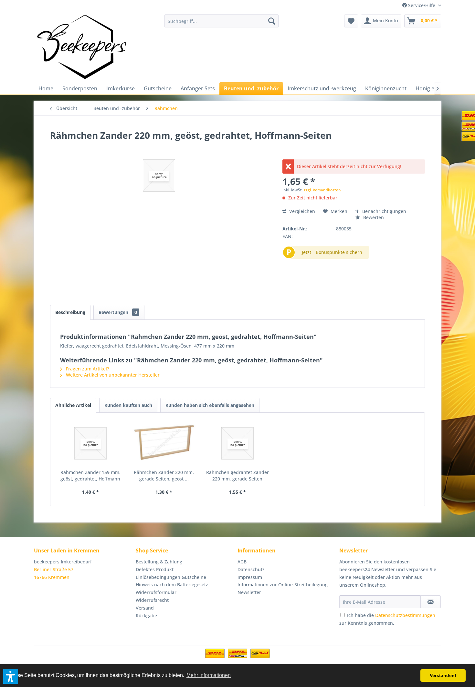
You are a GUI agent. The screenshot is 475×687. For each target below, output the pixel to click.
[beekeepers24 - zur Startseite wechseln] (81, 47)
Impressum (250, 577)
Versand (145, 608)
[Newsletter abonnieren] (430, 601)
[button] (10, 676)
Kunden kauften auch (128, 405)
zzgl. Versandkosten (322, 190)
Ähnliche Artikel (73, 405)
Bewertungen (118, 312)
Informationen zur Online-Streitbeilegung (283, 584)
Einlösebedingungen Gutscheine (171, 577)
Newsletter (249, 592)
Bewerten (373, 217)
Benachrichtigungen (383, 211)
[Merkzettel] (351, 21)
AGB (242, 562)
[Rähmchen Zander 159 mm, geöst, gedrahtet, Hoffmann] (90, 443)
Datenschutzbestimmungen (405, 615)
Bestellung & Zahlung (159, 562)
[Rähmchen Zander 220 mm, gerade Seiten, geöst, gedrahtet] (164, 443)
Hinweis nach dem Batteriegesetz (172, 584)
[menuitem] (221, 21)
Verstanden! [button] (443, 675)
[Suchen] (272, 21)
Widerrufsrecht (152, 600)
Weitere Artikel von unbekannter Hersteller (112, 375)
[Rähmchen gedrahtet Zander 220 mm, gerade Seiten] (237, 443)
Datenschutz (251, 569)
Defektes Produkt (155, 569)
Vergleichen (301, 211)
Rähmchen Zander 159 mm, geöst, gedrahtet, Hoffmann (90, 475)
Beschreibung (70, 312)
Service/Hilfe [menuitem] (422, 5)
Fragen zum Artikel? (87, 369)
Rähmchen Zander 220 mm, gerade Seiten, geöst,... (164, 475)
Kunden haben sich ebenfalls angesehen (209, 405)
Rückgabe (146, 615)
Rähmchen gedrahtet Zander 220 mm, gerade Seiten (237, 475)
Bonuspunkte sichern (339, 252)
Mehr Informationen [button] (208, 675)
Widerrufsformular (156, 592)
